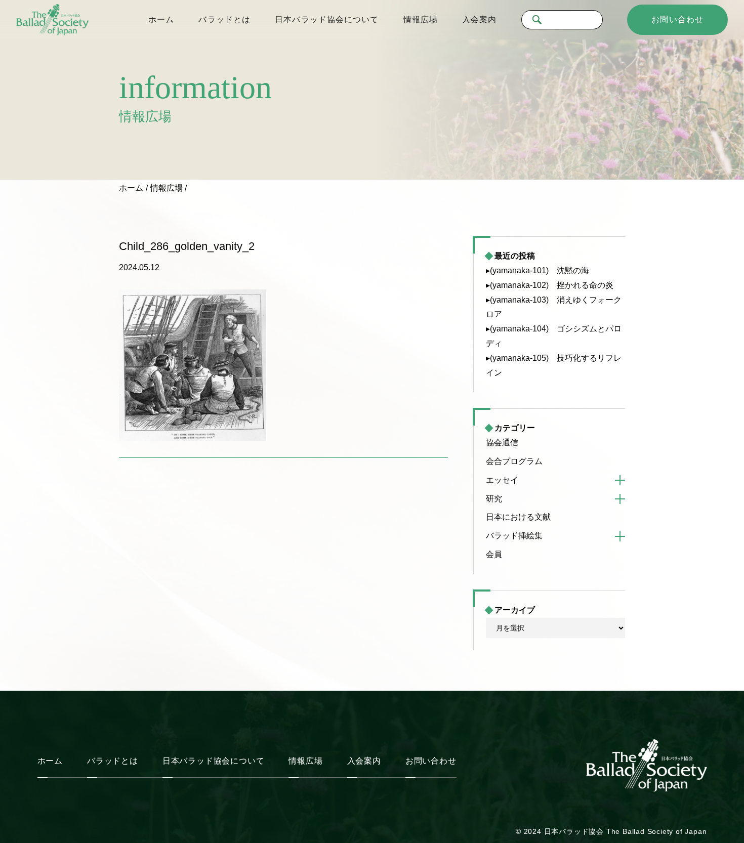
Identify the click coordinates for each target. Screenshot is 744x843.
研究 (494, 498)
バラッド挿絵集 (514, 535)
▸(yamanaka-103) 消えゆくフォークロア (554, 307)
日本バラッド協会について (327, 19)
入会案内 (479, 19)
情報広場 (420, 19)
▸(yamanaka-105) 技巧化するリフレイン (554, 365)
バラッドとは (224, 19)
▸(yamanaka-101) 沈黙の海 (537, 270)
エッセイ (502, 480)
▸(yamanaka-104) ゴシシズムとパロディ (554, 336)
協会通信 (502, 442)
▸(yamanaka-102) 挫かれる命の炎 (549, 285)
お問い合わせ (677, 19)
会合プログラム (514, 461)
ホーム (161, 19)
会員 (494, 554)
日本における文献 (518, 517)
